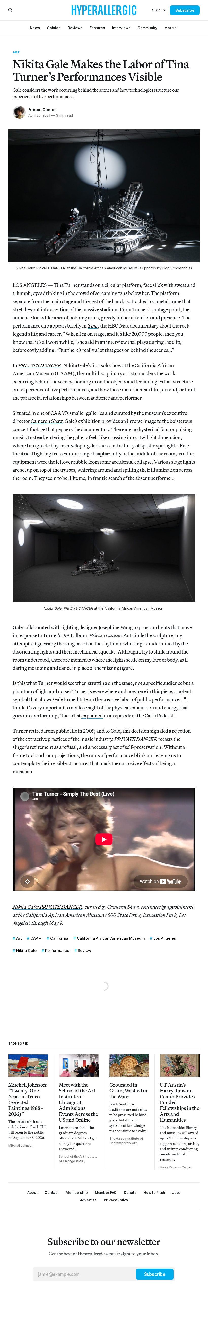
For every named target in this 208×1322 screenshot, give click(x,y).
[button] (169, 28)
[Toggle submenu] (176, 28)
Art (16, 52)
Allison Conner (42, 109)
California (59, 938)
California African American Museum (111, 938)
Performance (57, 950)
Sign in (158, 10)
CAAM (36, 938)
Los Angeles (164, 938)
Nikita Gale (26, 950)
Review (84, 950)
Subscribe (184, 10)
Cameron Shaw (46, 421)
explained (92, 715)
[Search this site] (10, 10)
